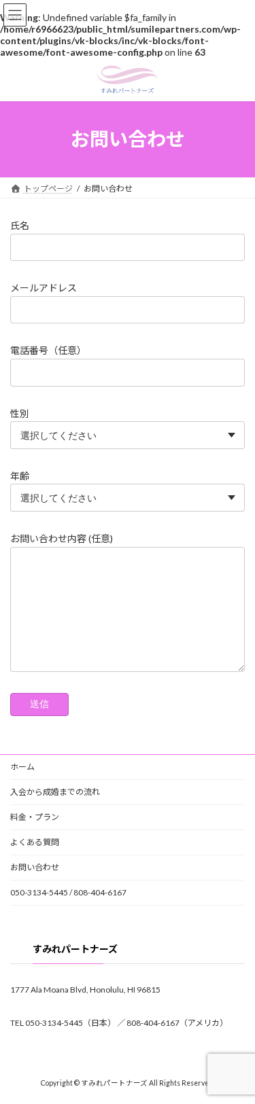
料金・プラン (34, 817)
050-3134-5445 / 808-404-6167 (68, 892)
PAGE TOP (235, 1056)
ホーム (22, 767)
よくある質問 (34, 842)
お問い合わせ (34, 867)
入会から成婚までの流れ (55, 792)
